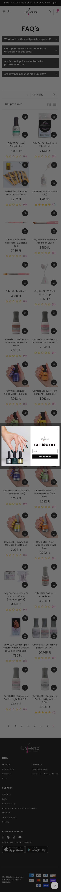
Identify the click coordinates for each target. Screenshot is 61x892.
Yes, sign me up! (45, 456)
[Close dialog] (57, 428)
